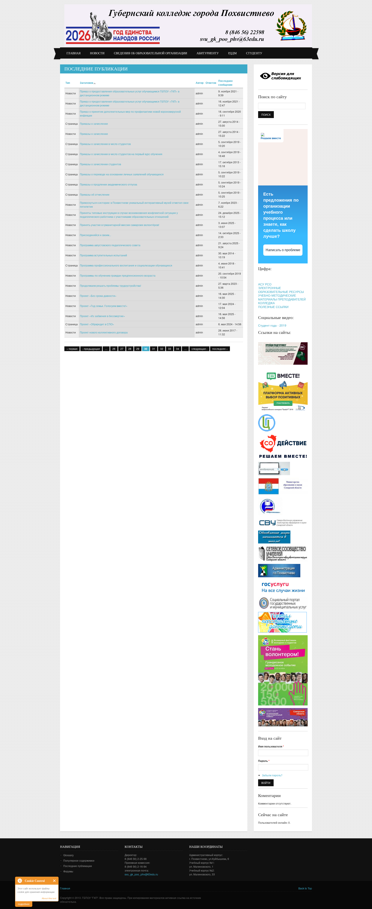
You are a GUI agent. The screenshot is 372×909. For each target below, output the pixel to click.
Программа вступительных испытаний (103, 255)
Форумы (68, 871)
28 (129, 348)
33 (169, 348)
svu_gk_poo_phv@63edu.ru (141, 874)
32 (161, 348)
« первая (72, 348)
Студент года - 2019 (272, 325)
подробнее (23, 904)
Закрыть (54, 880)
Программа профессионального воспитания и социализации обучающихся (126, 265)
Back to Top (305, 888)
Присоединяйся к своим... (95, 235)
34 (177, 348)
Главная (74, 53)
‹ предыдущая (91, 348)
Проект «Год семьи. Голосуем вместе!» (103, 306)
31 (153, 348)
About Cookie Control (19, 880)
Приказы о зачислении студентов (100, 164)
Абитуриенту (208, 53)
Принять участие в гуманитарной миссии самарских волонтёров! (119, 225)
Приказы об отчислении (94, 194)
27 (121, 348)
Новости (97, 53)
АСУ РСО (264, 284)
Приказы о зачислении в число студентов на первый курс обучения (121, 154)
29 (137, 348)
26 (113, 348)
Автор (199, 83)
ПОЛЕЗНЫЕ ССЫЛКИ (273, 307)
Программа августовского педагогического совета (110, 245)
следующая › (199, 348)
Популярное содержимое (79, 860)
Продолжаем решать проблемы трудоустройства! (110, 285)
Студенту (254, 53)
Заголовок (86, 83)
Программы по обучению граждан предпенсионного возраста (117, 275)
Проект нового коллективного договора (104, 332)
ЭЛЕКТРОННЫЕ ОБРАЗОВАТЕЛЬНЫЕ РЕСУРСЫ (281, 290)
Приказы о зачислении (94, 123)
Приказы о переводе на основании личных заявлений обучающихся (122, 174)
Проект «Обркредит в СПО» (97, 324)
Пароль (264, 761)
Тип (67, 83)
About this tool (49, 898)
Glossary (68, 855)
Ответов (211, 83)
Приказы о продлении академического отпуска (108, 184)
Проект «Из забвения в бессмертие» (102, 316)
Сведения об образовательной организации (150, 53)
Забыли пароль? (272, 775)
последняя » (220, 348)
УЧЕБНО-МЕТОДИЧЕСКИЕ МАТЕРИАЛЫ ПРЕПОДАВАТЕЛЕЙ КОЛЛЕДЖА (282, 299)
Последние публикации (77, 866)
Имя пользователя (271, 746)
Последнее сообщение (225, 83)
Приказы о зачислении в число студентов (105, 144)
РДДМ (232, 53)
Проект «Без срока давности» (98, 295)
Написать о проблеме (283, 250)
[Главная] (188, 25)
